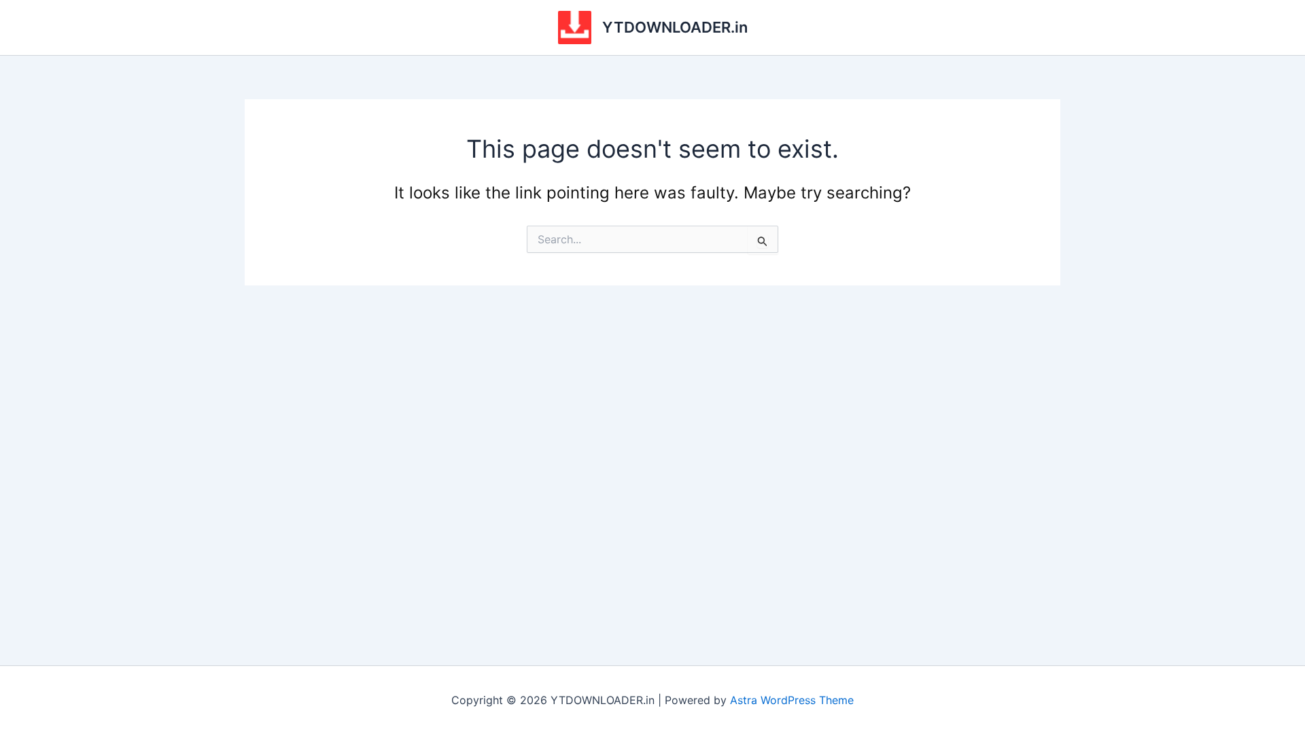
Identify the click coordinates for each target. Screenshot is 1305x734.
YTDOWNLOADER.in (675, 27)
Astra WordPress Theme (792, 700)
